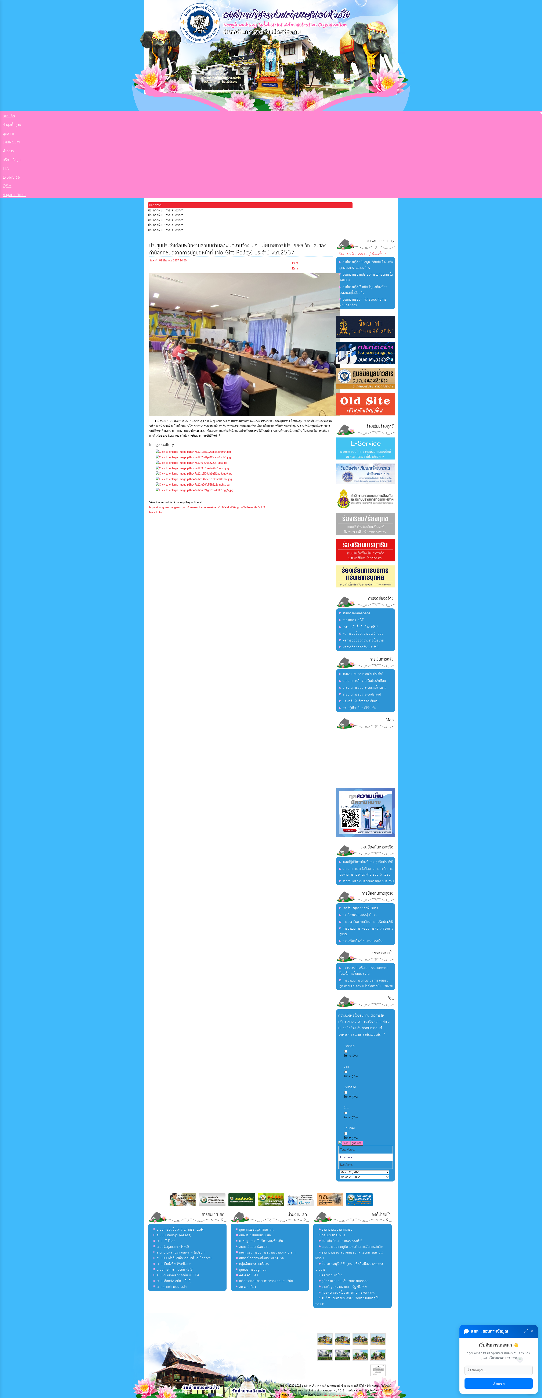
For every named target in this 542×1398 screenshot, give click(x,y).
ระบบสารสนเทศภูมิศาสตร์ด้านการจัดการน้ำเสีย (352, 1246)
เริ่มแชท (499, 1383)
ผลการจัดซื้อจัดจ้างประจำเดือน (363, 633)
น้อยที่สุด (349, 1128)
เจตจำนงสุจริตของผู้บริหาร (360, 908)
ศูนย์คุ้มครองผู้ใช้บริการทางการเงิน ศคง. (348, 1292)
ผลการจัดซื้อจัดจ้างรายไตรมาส (363, 640)
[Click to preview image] (244, 415)
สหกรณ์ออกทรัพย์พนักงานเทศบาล (261, 1258)
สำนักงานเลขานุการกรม (337, 1229)
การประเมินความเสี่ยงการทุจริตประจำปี (368, 921)
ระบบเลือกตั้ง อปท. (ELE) (174, 1281)
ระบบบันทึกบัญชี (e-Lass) (174, 1235)
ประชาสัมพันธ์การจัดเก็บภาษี (361, 701)
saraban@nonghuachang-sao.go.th (343, 1395)
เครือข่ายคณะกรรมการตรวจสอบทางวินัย (266, 1281)
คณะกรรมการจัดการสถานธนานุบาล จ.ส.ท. (268, 1252)
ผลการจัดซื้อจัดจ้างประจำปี (361, 647)
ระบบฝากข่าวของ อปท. (172, 1286)
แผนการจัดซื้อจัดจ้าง (356, 613)
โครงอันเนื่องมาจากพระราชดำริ (342, 1241)
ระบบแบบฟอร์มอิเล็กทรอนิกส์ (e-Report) (184, 1258)
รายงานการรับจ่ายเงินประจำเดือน (364, 680)
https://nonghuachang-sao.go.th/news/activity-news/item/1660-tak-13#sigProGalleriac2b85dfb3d (207, 507)
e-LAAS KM (248, 1275)
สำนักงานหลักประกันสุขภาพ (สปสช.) (181, 1252)
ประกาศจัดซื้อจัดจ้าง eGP (360, 626)
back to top (156, 512)
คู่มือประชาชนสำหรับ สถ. (255, 1235)
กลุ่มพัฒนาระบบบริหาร (254, 1263)
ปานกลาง (350, 1087)
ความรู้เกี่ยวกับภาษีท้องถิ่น (359, 708)
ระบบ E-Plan (166, 1241)
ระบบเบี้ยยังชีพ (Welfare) (174, 1263)
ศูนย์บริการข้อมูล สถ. (253, 1269)
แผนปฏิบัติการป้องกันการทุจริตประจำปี (368, 862)
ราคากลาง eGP (353, 620)
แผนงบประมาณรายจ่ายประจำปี (363, 674)
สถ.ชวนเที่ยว (247, 1286)
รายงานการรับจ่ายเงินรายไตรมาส (364, 687)
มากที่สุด (349, 1046)
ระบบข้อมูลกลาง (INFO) (173, 1246)
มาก (346, 1066)
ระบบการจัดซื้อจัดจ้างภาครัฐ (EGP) (180, 1229)
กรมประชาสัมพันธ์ (333, 1235)
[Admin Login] (520, 1360)
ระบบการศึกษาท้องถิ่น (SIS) (175, 1269)
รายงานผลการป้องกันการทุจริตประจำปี (368, 881)
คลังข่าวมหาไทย (332, 1275)
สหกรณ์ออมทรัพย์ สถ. (254, 1246)
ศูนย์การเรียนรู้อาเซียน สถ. (256, 1229)
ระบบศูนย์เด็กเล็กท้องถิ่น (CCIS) (178, 1275)
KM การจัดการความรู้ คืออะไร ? (362, 254)
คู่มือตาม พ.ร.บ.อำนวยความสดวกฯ (345, 1281)
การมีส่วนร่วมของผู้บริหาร (360, 915)
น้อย (346, 1107)
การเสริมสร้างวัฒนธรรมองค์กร (363, 941)
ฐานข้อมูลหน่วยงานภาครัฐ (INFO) (344, 1286)
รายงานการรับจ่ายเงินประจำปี (362, 694)
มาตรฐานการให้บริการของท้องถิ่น (261, 1241)
